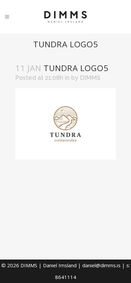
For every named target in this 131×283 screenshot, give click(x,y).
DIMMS (90, 77)
